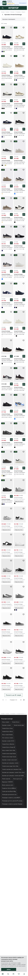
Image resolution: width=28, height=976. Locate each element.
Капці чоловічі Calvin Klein (8, 750)
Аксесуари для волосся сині (9, 794)
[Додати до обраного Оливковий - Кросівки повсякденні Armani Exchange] (23, 56)
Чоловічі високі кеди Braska (9, 753)
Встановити (22, 3)
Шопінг (7, 713)
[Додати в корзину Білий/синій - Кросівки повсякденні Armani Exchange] (23, 186)
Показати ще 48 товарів (13, 695)
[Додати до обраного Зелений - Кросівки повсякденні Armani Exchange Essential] (11, 586)
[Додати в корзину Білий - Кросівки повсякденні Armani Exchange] (23, 43)
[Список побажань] (18, 973)
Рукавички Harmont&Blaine (9, 788)
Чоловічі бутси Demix (7, 731)
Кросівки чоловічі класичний (9, 759)
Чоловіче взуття (20, 713)
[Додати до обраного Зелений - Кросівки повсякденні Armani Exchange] (23, 614)
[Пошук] (2, 7)
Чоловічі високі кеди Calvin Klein (10, 766)
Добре (9, 969)
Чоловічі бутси (15, 722)
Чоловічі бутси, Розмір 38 (8, 747)
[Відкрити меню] (8, 973)
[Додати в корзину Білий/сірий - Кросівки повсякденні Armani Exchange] (23, 100)
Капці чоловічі (5, 722)
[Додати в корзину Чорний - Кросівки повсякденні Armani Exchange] (23, 129)
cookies (19, 957)
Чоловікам (13, 713)
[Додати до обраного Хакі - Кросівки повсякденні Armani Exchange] (11, 451)
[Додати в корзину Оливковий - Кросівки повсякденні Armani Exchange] (23, 72)
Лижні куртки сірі (17, 778)
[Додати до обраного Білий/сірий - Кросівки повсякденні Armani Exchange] (23, 84)
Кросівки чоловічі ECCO (8, 740)
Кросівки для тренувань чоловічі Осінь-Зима (13, 772)
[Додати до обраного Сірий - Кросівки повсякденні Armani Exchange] (11, 508)
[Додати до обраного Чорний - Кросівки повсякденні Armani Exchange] (23, 112)
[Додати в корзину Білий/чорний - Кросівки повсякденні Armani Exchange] (11, 100)
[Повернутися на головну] (13, 8)
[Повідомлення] (24, 7)
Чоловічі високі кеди (19, 725)
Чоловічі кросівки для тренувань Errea (11, 769)
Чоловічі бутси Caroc (7, 728)
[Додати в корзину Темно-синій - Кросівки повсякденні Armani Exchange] (11, 43)
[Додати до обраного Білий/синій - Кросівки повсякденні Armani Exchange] (23, 169)
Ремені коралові (6, 778)
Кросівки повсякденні (8, 19)
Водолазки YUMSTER (7, 781)
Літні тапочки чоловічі (7, 737)
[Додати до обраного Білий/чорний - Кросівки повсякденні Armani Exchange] (11, 84)
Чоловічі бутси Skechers (8, 744)
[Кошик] (13, 973)
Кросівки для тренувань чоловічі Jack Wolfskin (13, 775)
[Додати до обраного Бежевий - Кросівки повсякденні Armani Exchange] (11, 169)
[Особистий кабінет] (24, 973)
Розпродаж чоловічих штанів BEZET (11, 797)
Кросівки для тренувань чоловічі (10, 762)
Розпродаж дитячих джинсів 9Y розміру (12, 800)
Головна (3, 713)
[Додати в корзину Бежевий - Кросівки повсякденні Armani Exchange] (11, 186)
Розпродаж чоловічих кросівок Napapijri (12, 803)
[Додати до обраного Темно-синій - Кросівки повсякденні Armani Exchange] (11, 27)
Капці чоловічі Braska (7, 734)
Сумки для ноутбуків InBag (9, 791)
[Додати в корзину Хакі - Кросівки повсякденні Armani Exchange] (11, 468)
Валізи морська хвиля (7, 785)
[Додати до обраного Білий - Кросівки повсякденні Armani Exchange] (23, 27)
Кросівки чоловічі (6, 725)
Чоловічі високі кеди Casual (9, 756)
